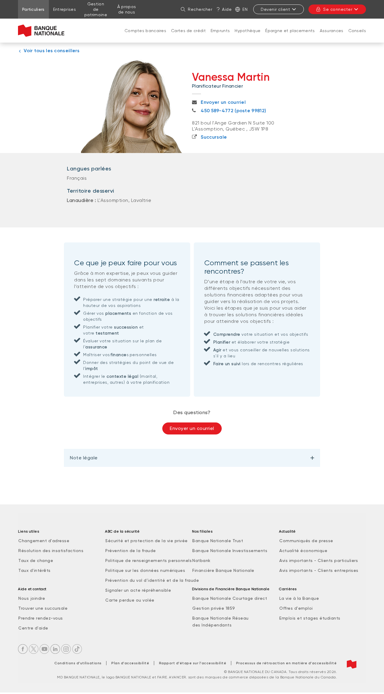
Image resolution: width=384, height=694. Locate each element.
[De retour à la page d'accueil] (41, 30)
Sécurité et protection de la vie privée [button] (146, 540)
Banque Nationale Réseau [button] (220, 618)
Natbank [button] (201, 560)
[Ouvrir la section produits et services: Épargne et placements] (290, 36)
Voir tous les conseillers (52, 50)
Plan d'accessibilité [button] (130, 663)
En (245, 9)
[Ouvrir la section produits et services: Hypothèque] (247, 36)
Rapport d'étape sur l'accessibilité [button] (192, 663)
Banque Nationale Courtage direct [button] (229, 598)
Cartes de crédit (188, 30)
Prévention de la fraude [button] (130, 550)
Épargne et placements (290, 30)
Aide (227, 9)
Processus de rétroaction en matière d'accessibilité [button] (286, 663)
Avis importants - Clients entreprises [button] (318, 570)
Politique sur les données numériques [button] (145, 570)
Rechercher (200, 9)
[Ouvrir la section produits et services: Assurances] (331, 36)
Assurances (332, 30)
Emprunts (220, 30)
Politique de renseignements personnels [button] (148, 560)
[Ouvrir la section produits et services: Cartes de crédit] (188, 36)
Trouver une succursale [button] (43, 608)
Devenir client (275, 9)
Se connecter (337, 9)
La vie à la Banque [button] (299, 598)
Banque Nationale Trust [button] (217, 540)
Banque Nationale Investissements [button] (229, 550)
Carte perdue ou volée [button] (129, 600)
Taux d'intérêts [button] (34, 570)
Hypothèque (247, 30)
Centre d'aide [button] (33, 628)
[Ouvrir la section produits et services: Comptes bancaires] (145, 36)
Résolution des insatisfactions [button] (50, 550)
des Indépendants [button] (212, 625)
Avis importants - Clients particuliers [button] (318, 560)
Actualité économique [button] (303, 550)
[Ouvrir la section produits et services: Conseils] (357, 36)
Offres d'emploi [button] (296, 608)
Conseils (357, 30)
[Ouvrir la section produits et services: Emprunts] (220, 36)
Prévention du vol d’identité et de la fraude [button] (152, 580)
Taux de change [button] (35, 560)
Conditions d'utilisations (78, 663)
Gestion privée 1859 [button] (213, 608)
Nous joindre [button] (31, 598)
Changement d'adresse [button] (43, 540)
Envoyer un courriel (192, 428)
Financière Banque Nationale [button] (223, 570)
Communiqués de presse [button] (306, 540)
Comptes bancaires (145, 30)
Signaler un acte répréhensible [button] (138, 590)
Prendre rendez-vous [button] (40, 618)
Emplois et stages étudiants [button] (309, 618)
